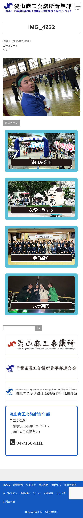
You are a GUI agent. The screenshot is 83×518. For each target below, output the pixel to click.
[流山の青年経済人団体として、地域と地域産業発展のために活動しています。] (38, 4)
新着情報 (18, 484)
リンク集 (61, 493)
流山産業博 (70, 484)
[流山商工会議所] (41, 337)
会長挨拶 (31, 484)
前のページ (11, 122)
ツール (36, 493)
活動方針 (43, 484)
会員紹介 (25, 493)
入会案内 (48, 493)
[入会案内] (41, 276)
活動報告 (56, 484)
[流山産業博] (41, 132)
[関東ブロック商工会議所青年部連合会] (41, 384)
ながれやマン (10, 493)
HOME (6, 484)
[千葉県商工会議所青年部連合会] (41, 361)
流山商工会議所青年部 (46, 512)
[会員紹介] (41, 228)
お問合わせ (9, 501)
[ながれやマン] (41, 180)
